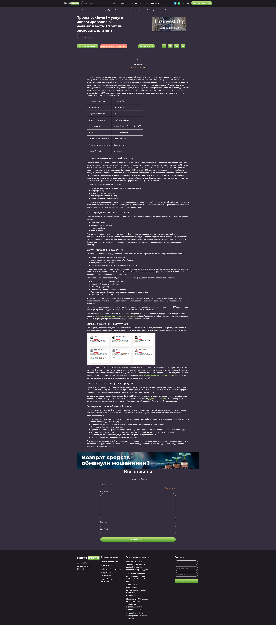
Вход (187, 3)
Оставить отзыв (146, 46)
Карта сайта (82, 563)
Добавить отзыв (106, 485)
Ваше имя (103, 522)
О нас (146, 3)
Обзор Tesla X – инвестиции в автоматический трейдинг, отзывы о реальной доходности (137, 590)
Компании (125, 3)
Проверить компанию (87, 46)
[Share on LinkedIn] (177, 46)
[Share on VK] (184, 46)
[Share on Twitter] (171, 46)
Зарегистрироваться (202, 3)
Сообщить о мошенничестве (113, 46)
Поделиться (166, 43)
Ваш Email (104, 529)
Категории (136, 3)
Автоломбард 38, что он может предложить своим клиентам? (136, 615)
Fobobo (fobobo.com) (109, 562)
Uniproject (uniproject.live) (112, 569)
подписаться (186, 581)
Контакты (155, 3)
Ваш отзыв (104, 491)
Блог (164, 3)
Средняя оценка (82, 35)
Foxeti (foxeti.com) (108, 565)
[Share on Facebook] (165, 46)
